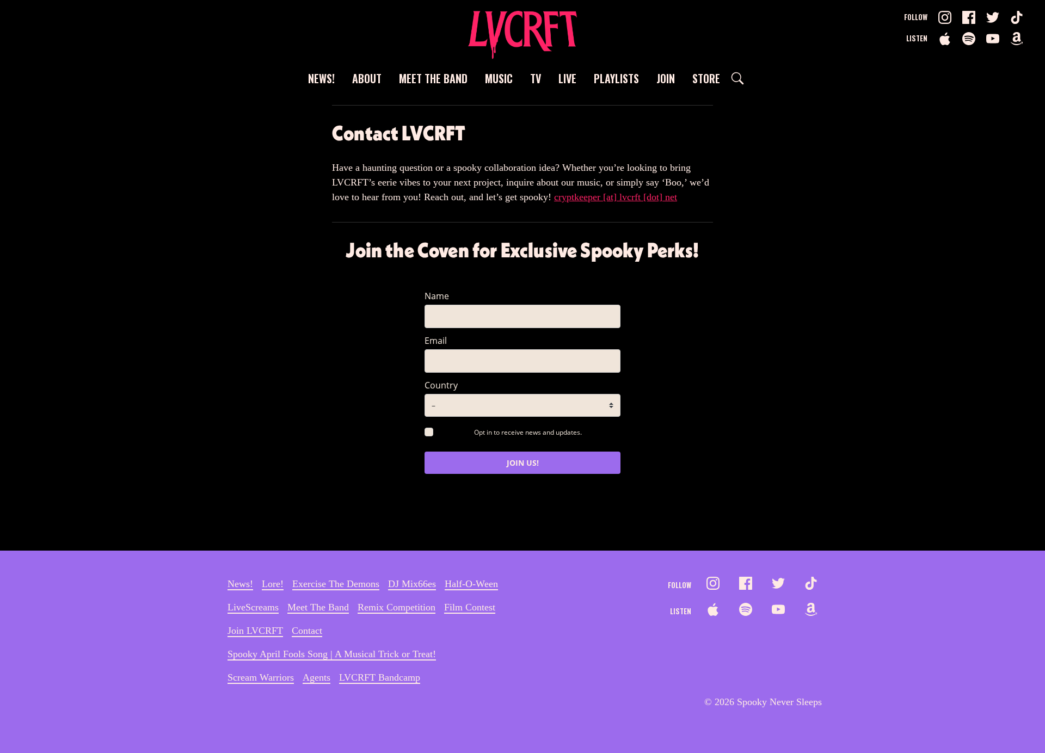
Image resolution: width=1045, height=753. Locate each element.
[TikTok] (1016, 17)
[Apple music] (944, 38)
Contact (307, 630)
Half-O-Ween (471, 583)
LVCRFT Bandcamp (379, 677)
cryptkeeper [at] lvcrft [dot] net (615, 197)
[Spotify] (968, 38)
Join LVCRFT (255, 630)
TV (535, 78)
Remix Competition (396, 607)
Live (567, 78)
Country (441, 385)
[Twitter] (992, 17)
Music (499, 78)
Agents (316, 677)
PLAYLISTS (616, 78)
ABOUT (367, 78)
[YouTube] (992, 38)
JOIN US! (523, 463)
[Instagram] (944, 17)
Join (665, 78)
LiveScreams (253, 607)
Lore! (273, 583)
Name (437, 296)
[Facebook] (968, 17)
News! (240, 583)
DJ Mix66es (412, 583)
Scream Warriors (261, 677)
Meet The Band (433, 78)
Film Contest (469, 607)
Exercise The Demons (335, 583)
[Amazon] (1016, 38)
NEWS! (321, 78)
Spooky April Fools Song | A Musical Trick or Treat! (332, 654)
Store (706, 78)
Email (436, 341)
